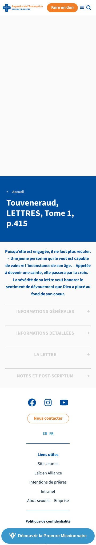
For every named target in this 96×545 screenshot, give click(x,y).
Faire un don (62, 7)
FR (51, 433)
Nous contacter (48, 418)
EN (45, 433)
